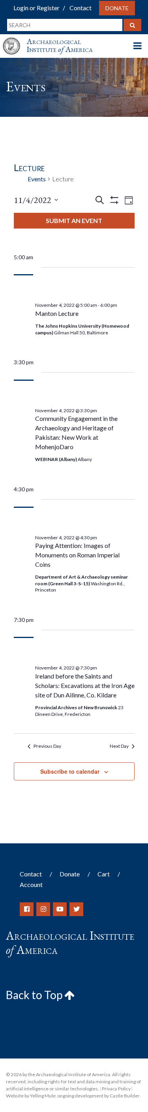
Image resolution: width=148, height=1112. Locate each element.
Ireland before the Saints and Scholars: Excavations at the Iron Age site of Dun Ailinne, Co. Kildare (85, 685)
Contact (80, 7)
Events (37, 179)
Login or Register (36, 7)
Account (31, 884)
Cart (103, 874)
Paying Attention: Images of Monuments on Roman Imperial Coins (77, 555)
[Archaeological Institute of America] (14, 38)
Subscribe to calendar (69, 771)
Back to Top (35, 994)
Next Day (119, 746)
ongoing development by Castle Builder (98, 1096)
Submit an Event (74, 220)
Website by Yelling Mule (31, 1096)
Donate (117, 8)
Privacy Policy (116, 1089)
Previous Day (47, 746)
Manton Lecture (57, 313)
